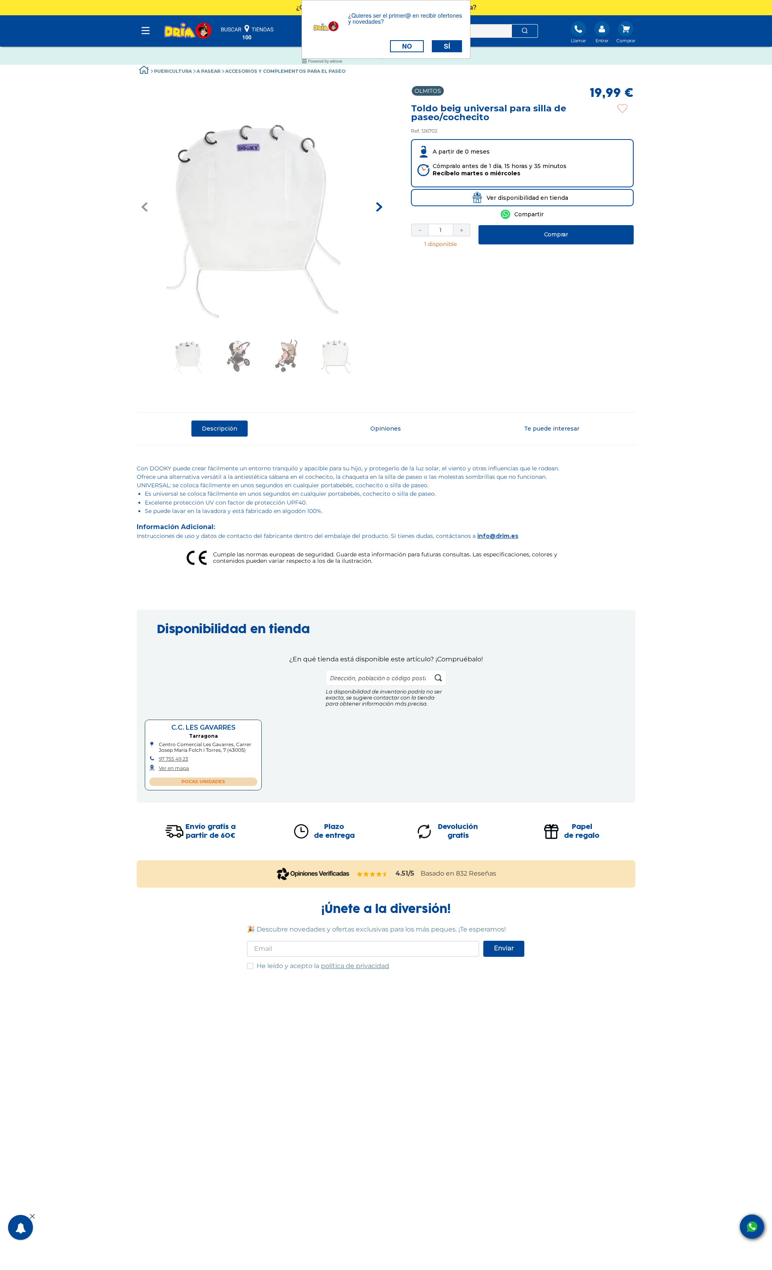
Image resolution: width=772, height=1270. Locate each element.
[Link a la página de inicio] (144, 71)
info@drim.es (497, 536)
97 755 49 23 (173, 759)
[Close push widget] (32, 1217)
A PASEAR (208, 71)
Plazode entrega (334, 831)
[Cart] (625, 33)
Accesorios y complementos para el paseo (285, 71)
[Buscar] (524, 31)
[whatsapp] (522, 214)
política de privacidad (355, 966)
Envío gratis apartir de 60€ (210, 831)
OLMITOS (428, 90)
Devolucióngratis (458, 831)
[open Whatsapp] (752, 1227)
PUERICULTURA (173, 71)
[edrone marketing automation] (322, 62)
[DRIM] (187, 31)
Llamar (578, 40)
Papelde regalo (582, 831)
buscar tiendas (247, 32)
